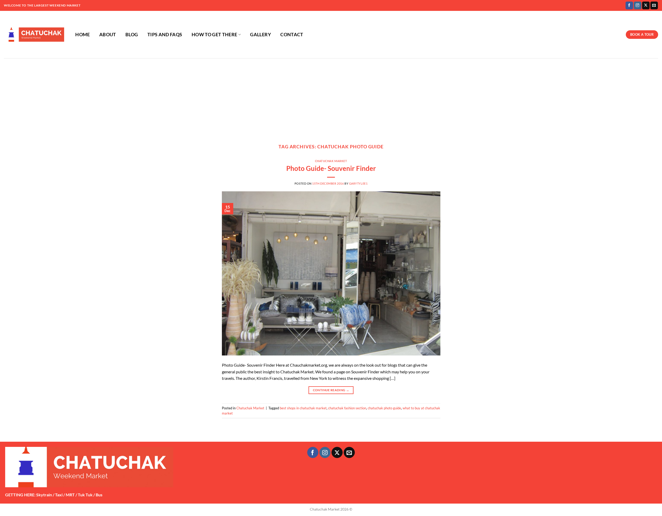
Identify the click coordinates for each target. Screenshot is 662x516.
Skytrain (44, 494)
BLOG (131, 34)
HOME (82, 34)
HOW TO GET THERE (214, 34)
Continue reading (331, 390)
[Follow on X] (646, 5)
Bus (99, 494)
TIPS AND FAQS (164, 34)
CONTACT (291, 34)
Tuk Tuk (85, 494)
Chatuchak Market (331, 161)
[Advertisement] (331, 97)
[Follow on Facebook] (629, 5)
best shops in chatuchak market (303, 408)
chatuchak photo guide (384, 408)
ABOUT (107, 34)
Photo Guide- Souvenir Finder (331, 168)
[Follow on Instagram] (637, 5)
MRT (70, 494)
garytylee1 (358, 183)
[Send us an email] (654, 5)
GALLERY (260, 34)
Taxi (59, 494)
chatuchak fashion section (347, 408)
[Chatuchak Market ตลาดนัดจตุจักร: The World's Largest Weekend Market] (34, 34)
